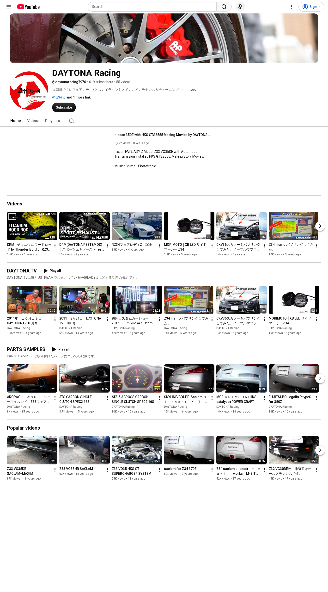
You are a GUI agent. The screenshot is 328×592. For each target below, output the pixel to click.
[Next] (320, 226)
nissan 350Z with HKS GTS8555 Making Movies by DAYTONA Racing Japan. (163, 135)
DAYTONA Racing (18, 328)
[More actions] (55, 245)
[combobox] (153, 7)
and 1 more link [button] (78, 97)
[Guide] (9, 7)
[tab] (15, 121)
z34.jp (60, 97)
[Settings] (292, 7)
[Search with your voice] (240, 7)
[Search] (224, 7)
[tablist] (164, 121)
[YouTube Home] (28, 6)
